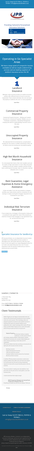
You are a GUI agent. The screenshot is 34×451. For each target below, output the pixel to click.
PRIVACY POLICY (16, 411)
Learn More (16, 102)
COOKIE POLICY (7, 407)
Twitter (17, 5)
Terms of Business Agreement (22, 407)
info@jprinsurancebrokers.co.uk (20, 3)
